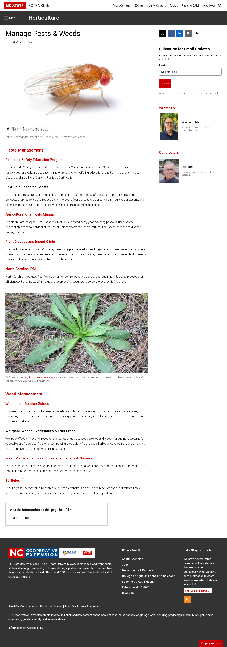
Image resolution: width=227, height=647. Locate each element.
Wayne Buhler (191, 122)
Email (163, 65)
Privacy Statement (88, 606)
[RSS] (187, 599)
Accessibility (35, 627)
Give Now (209, 5)
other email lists (190, 93)
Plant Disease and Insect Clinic (30, 241)
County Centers (156, 5)
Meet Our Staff (122, 5)
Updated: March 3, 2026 (18, 42)
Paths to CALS (190, 5)
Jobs (125, 564)
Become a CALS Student (138, 581)
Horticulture (44, 17)
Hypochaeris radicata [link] (40, 377)
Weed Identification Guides (27, 403)
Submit (165, 83)
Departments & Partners (137, 570)
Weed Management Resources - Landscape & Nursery (48, 458)
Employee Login (211, 643)
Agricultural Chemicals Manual (30, 214)
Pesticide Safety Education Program (34, 160)
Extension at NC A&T (135, 587)
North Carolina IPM (20, 269)
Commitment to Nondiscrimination (41, 606)
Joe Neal (188, 167)
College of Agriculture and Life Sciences (148, 576)
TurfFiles (12, 480)
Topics (174, 5)
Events (139, 5)
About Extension (132, 559)
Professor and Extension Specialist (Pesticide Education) (197, 129)
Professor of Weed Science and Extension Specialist (200, 173)
